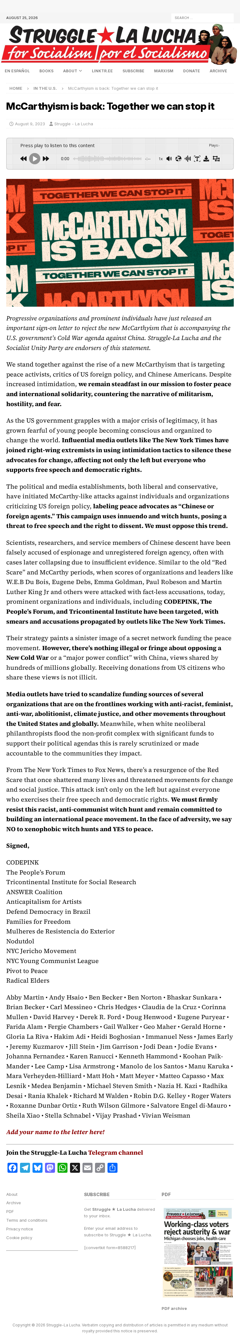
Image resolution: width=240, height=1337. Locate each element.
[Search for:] (202, 17)
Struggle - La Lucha (73, 123)
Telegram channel (115, 1152)
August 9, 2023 (30, 123)
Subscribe (133, 71)
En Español (17, 71)
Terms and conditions (27, 1220)
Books (46, 71)
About (70, 71)
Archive (218, 71)
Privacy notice (19, 1228)
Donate (191, 71)
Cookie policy (19, 1237)
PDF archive (174, 1308)
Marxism (163, 71)
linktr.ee (102, 71)
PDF (9, 1211)
